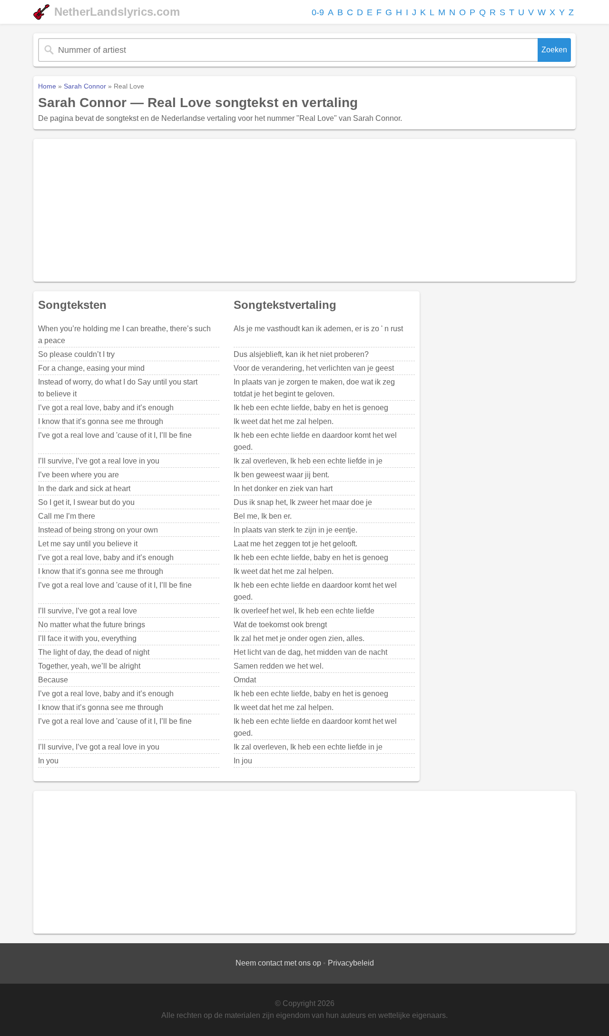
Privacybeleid (351, 963)
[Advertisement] (304, 210)
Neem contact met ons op (278, 963)
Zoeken (554, 50)
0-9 (318, 12)
